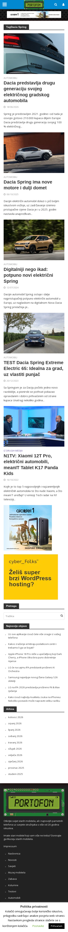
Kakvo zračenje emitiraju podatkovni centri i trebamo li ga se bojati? (32, 645)
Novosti (12, 860)
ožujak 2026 (15, 748)
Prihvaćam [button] (56, 926)
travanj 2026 (15, 742)
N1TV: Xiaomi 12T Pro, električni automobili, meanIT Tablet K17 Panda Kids (31, 464)
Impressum (10, 846)
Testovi (12, 891)
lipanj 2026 (14, 729)
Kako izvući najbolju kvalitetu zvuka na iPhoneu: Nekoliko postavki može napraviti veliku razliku (34, 698)
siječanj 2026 (15, 761)
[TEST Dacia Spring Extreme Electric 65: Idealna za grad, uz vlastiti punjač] (34, 333)
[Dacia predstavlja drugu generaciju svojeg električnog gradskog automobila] (34, 53)
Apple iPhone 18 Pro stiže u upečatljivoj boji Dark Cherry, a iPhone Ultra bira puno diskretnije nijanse (35, 657)
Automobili (10, 78)
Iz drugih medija (13, 451)
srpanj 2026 (15, 723)
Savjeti (12, 866)
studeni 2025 (15, 774)
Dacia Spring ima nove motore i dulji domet (28, 184)
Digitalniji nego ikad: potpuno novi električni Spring (28, 275)
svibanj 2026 (15, 736)
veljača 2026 (15, 755)
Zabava (12, 878)
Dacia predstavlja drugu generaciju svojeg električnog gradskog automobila (29, 91)
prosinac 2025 (16, 767)
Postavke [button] (38, 926)
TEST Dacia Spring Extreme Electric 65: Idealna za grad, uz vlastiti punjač (33, 368)
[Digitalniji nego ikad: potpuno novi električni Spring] (34, 239)
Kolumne (13, 885)
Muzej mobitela (16, 872)
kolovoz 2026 (15, 717)
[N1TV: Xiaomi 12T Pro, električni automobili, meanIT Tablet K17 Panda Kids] (34, 426)
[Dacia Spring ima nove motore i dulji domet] (34, 152)
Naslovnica (14, 853)
